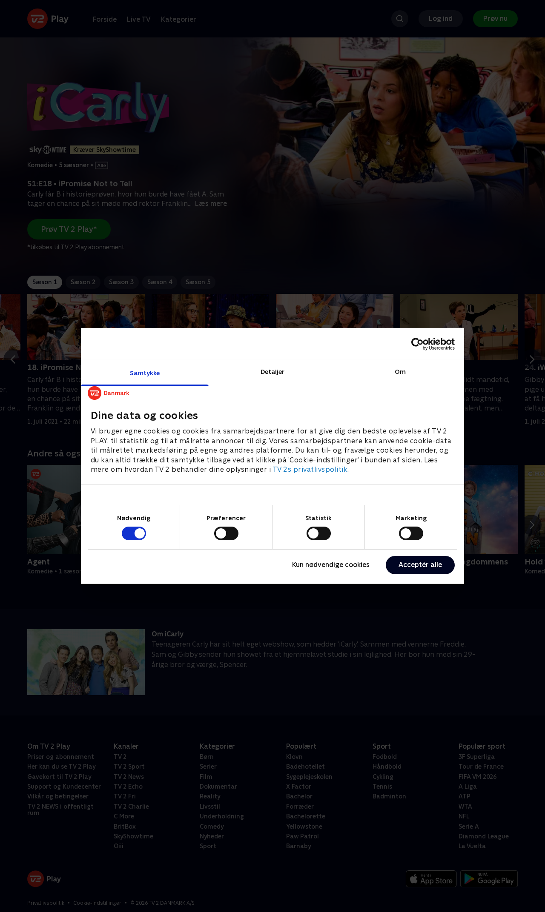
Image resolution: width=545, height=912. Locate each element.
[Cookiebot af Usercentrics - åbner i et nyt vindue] (417, 343)
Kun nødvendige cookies (331, 565)
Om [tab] (400, 371)
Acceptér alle (420, 565)
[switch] (226, 533)
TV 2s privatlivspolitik (310, 469)
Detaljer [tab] (273, 371)
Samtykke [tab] (145, 372)
